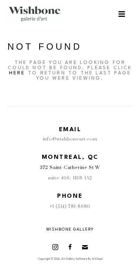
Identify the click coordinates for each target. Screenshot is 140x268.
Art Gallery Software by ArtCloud (81, 259)
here (17, 73)
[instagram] (55, 247)
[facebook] (70, 247)
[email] (85, 247)
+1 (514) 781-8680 (70, 206)
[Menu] (121, 14)
